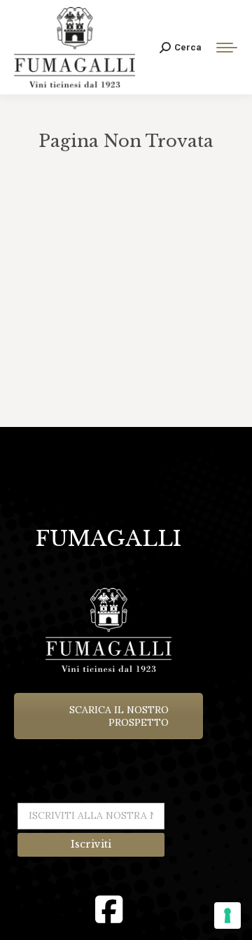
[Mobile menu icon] (227, 47)
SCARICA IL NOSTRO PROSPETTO (119, 716)
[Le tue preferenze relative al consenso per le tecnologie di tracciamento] (227, 915)
